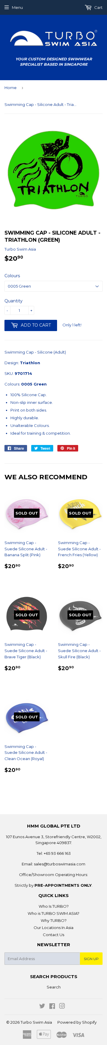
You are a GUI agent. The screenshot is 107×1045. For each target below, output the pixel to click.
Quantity (13, 301)
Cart (98, 7)
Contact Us (53, 934)
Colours (12, 275)
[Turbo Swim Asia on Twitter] (42, 1006)
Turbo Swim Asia (36, 1022)
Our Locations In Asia (53, 927)
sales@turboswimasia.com (59, 864)
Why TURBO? (54, 920)
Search (54, 987)
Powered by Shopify (77, 1022)
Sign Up (91, 959)
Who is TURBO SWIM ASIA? (53, 913)
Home (10, 87)
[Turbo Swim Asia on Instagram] (62, 1006)
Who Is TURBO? (54, 906)
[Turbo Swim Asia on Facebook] (52, 1006)
